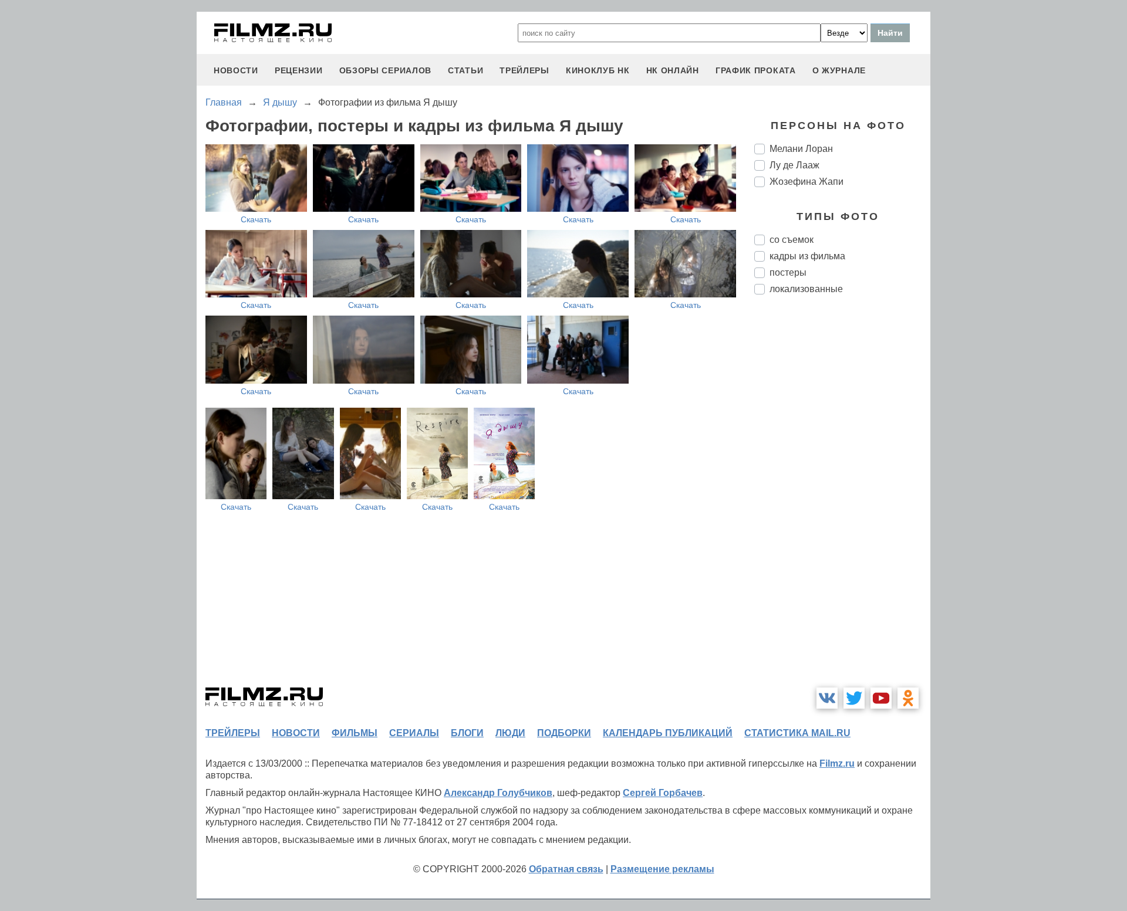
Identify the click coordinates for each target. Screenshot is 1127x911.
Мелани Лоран (801, 149)
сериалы (414, 733)
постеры (788, 272)
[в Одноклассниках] (908, 698)
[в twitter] (854, 698)
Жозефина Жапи (806, 182)
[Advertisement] (842, 500)
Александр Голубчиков (498, 793)
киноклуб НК (598, 70)
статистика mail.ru (797, 733)
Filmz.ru (837, 763)
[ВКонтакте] (827, 698)
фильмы (354, 733)
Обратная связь (566, 869)
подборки (564, 733)
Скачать (256, 219)
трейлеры (524, 70)
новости (236, 70)
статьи (465, 70)
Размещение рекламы (662, 869)
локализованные (806, 289)
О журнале (839, 70)
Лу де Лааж (794, 165)
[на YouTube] (881, 698)
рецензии (299, 70)
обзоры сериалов (385, 70)
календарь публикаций (668, 733)
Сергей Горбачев (663, 793)
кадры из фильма (807, 256)
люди (510, 733)
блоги (467, 733)
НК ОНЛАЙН (672, 70)
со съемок (792, 240)
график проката (756, 70)
